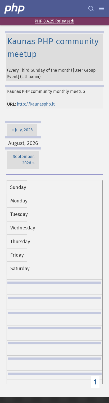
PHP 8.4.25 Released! (54, 21)
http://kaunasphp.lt (36, 104)
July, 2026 (24, 129)
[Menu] (101, 8)
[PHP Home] (14, 8)
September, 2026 (24, 159)
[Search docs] (91, 8)
